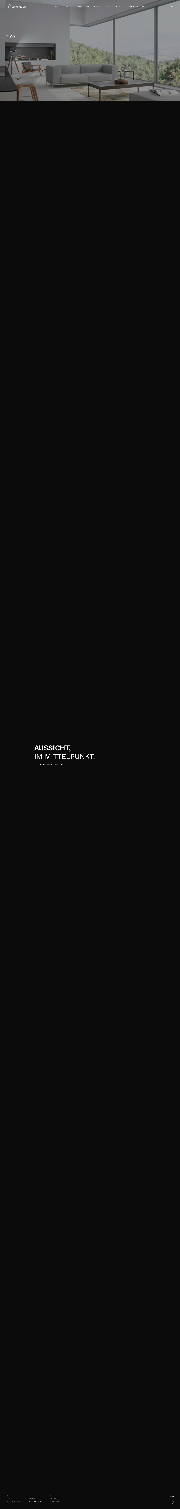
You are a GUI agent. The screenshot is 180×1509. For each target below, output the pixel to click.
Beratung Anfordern (134, 6)
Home (57, 6)
